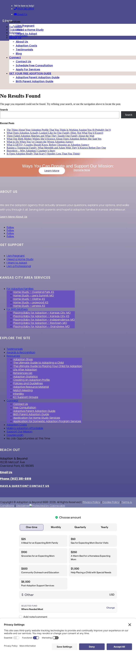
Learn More (51, 171)
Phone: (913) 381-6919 (15, 479)
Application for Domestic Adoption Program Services (47, 421)
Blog (19, 53)
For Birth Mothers (17, 309)
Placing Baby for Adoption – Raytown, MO (40, 323)
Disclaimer (22, 506)
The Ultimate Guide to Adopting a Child (38, 363)
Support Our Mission (19, 431)
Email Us (22, 14)
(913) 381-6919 (25, 8)
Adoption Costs (26, 45)
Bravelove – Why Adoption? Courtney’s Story (31, 150)
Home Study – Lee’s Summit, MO (33, 295)
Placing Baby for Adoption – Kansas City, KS (41, 316)
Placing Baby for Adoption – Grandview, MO (41, 326)
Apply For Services (28, 69)
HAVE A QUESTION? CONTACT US (24, 486)
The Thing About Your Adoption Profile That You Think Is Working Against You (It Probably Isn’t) (59, 129)
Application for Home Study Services (36, 418)
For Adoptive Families (20, 289)
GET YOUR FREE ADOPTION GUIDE (30, 73)
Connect (15, 57)
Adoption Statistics (25, 376)
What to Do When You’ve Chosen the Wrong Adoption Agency (40, 141)
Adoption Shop (23, 359)
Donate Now (82, 170)
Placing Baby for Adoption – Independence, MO (44, 320)
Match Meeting (23, 390)
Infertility (18, 394)
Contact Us (23, 61)
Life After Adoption (25, 370)
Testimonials (24, 49)
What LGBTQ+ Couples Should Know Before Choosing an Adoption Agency (48, 144)
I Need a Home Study (30, 30)
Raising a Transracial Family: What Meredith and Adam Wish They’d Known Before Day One (56, 147)
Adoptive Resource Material (31, 387)
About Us (15, 38)
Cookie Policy (110, 502)
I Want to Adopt (26, 34)
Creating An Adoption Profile (31, 380)
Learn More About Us (13, 217)
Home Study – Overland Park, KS (33, 292)
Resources (13, 356)
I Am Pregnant (25, 26)
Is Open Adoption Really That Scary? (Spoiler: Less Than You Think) (43, 153)
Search (4, 109)
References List (22, 373)
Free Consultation (24, 407)
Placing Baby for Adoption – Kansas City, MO (42, 313)
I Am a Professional (19, 266)
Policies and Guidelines (28, 383)
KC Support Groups (25, 397)
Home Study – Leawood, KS (30, 302)
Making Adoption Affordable (25, 428)
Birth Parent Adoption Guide (34, 81)
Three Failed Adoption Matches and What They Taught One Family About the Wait (50, 135)
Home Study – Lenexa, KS (29, 306)
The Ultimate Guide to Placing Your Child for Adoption (47, 366)
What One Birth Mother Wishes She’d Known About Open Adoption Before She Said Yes (54, 138)
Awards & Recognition (21, 352)
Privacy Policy (91, 502)
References (15, 32)
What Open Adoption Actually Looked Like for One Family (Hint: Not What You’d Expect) (55, 132)
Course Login (15, 435)
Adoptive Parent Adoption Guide (37, 77)
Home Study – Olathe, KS (29, 299)
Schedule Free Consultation (34, 65)
